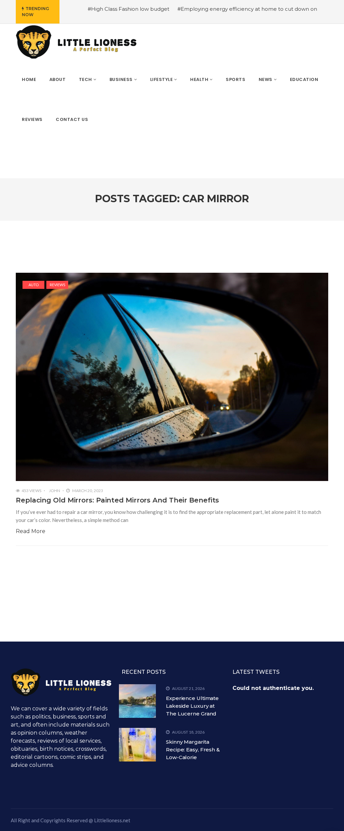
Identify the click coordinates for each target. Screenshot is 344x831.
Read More (30, 531)
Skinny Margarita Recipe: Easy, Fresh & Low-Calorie (193, 749)
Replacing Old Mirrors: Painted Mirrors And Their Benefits (117, 500)
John (54, 490)
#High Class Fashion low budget (128, 9)
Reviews (57, 284)
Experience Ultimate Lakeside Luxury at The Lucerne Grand (192, 706)
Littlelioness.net (112, 820)
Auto (34, 284)
